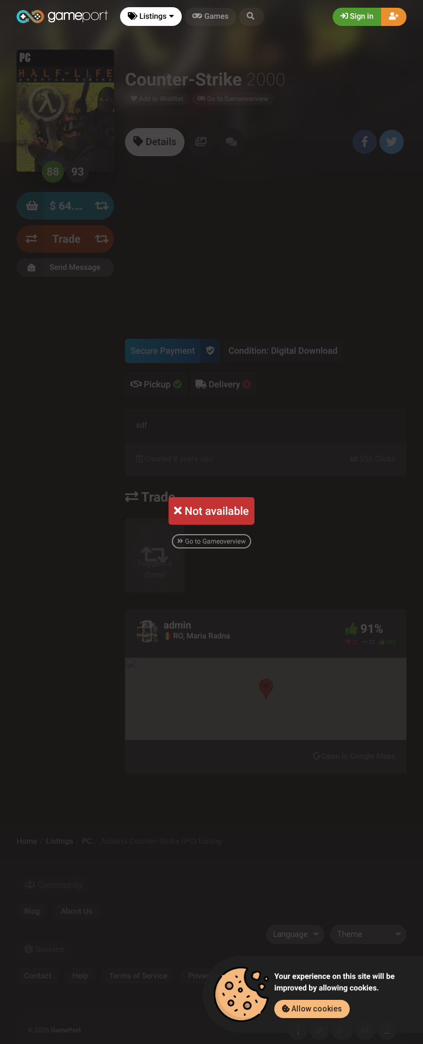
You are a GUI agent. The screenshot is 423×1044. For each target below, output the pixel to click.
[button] (251, 17)
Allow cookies (316, 1008)
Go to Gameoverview (214, 541)
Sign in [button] (360, 16)
